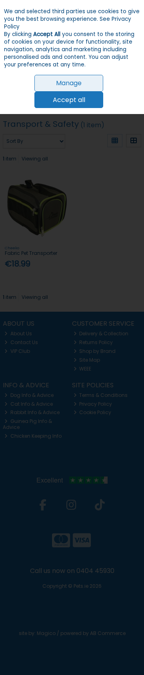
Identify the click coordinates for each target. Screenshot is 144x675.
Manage (69, 83)
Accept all (69, 99)
